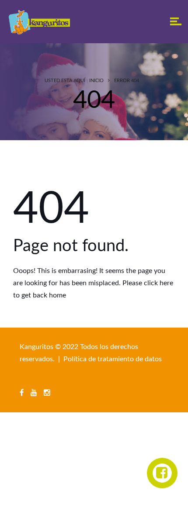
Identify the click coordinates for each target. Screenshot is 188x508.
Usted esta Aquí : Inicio (74, 80)
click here (158, 283)
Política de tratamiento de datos (112, 359)
